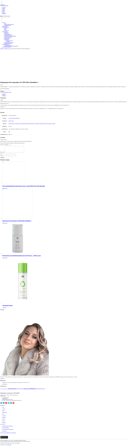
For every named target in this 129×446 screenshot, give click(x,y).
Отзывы (3, 8)
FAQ (3, 11)
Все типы (10, 118)
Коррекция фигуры (5, 44)
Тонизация (53, 123)
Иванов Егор (9, 444)
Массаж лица (27, 388)
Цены (3, 9)
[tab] (65, 94)
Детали (3, 94)
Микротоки (6, 32)
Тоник (12, 120)
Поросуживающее (22, 123)
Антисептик (17, 123)
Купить (6, 188)
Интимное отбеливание (8, 35)
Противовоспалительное (30, 123)
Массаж (3, 22)
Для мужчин (6, 30)
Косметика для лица (7, 48)
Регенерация (37, 123)
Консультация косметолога (9, 42)
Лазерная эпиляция (5, 27)
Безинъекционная (9, 40)
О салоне (4, 7)
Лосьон (10, 120)
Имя (1, 153)
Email (1, 155)
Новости (33, 388)
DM (9, 131)
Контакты (4, 13)
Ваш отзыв (2, 152)
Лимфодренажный (7, 25)
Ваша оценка (2, 144)
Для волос (8, 41)
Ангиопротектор (11, 123)
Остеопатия (38, 388)
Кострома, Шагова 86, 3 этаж (6, 1)
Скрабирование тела (7, 45)
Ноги (5, 28)
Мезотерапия (6, 39)
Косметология (4, 31)
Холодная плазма (7, 37)
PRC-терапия (6, 38)
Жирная (13, 118)
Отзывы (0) (4, 95)
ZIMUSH (2, 48)
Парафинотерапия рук (8, 43)
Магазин (3, 12)
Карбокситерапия (7, 34)
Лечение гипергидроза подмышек (10, 36)
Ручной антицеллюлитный (9, 24)
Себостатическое (48, 123)
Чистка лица (6, 33)
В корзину (2, 91)
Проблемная (17, 118)
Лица (5, 23)
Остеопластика (5, 26)
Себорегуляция (42, 123)
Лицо (5, 29)
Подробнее (2, 378)
